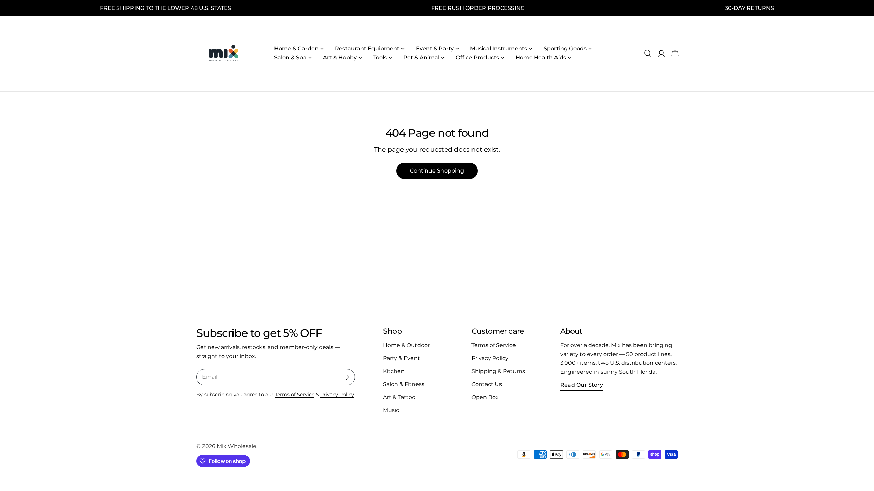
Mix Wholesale (236, 446)
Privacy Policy (337, 394)
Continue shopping (437, 170)
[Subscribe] (347, 377)
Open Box (485, 397)
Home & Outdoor (406, 345)
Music (391, 410)
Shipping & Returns (498, 371)
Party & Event (401, 358)
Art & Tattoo (399, 397)
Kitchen (394, 371)
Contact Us (486, 384)
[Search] (647, 53)
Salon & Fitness (403, 384)
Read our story (581, 385)
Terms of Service (294, 394)
